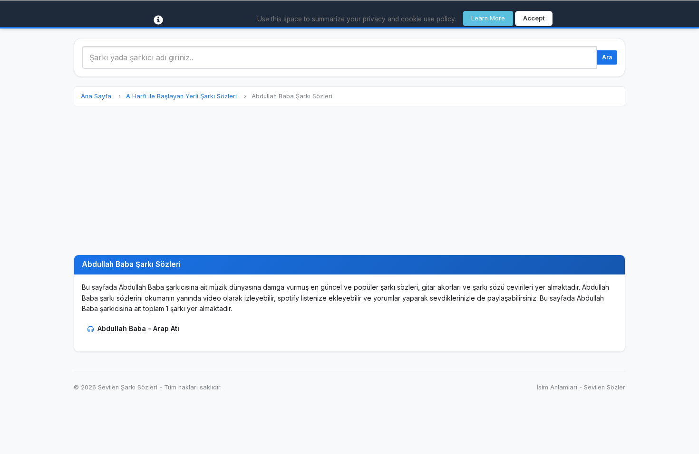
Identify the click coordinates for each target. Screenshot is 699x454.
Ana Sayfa (96, 96)
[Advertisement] (349, 180)
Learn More (488, 18)
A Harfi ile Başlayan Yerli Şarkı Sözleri (181, 96)
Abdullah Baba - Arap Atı (138, 328)
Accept (533, 18)
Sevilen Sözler (604, 387)
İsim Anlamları (557, 387)
